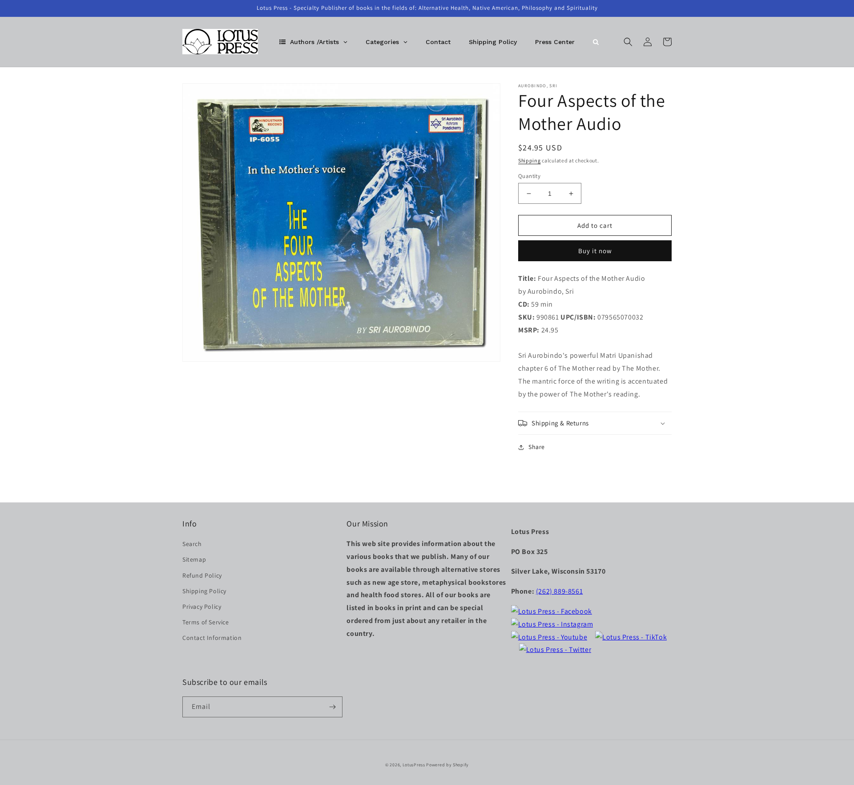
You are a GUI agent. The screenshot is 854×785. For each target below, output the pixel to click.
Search (192, 544)
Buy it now (595, 251)
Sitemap (194, 559)
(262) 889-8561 (559, 591)
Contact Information (212, 638)
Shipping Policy (204, 591)
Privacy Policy (201, 607)
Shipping (529, 160)
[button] (628, 42)
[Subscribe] (332, 706)
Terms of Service (205, 622)
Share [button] (536, 447)
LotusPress (414, 765)
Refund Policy (202, 575)
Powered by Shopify (447, 765)
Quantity (529, 176)
